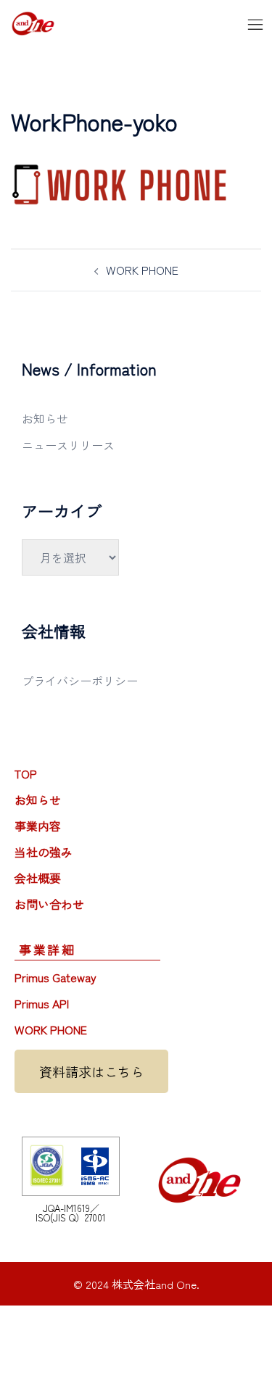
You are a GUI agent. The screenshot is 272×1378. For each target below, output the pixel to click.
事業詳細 (47, 949)
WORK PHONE (142, 269)
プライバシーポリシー (80, 680)
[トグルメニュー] (255, 23)
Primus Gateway (55, 977)
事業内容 (38, 825)
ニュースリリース (68, 445)
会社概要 (38, 878)
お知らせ (45, 418)
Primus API (42, 1003)
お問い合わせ (49, 904)
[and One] (33, 21)
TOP (26, 773)
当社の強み (44, 851)
